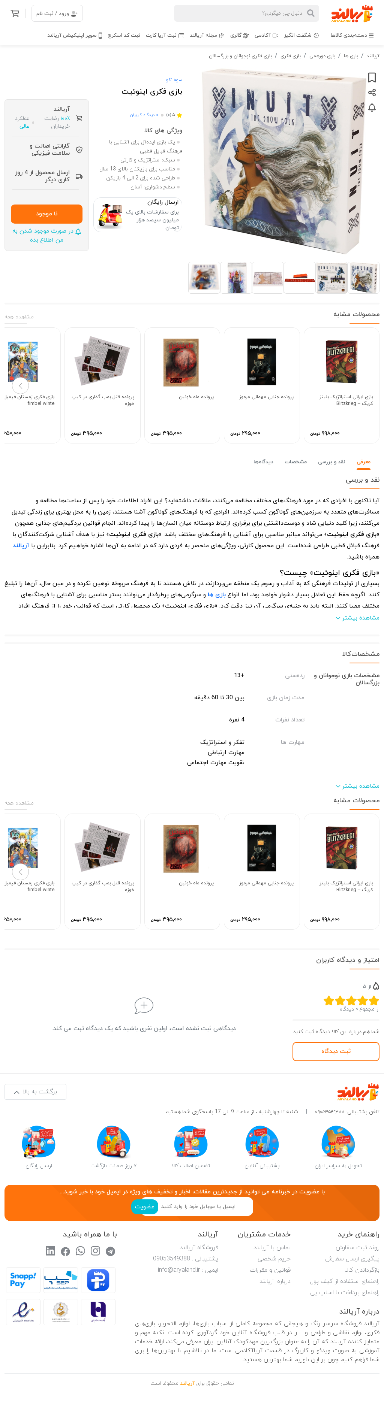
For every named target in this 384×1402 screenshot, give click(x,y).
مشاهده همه (19, 317)
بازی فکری (290, 56)
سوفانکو (174, 80)
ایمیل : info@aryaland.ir (188, 1270)
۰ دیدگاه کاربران (144, 115)
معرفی (363, 462)
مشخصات (296, 462)
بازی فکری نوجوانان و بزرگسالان (240, 56)
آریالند (373, 56)
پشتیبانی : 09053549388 (185, 1259)
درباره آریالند (275, 1281)
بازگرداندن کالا (362, 1270)
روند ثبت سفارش (358, 1248)
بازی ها (351, 56)
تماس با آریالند (272, 1248)
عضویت (144, 1207)
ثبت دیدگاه (336, 1051)
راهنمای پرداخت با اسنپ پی (345, 1293)
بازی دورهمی (322, 56)
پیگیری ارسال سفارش (352, 1259)
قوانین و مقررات (270, 1270)
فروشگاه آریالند (199, 1248)
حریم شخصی (274, 1259)
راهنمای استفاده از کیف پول (345, 1281)
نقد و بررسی (331, 462)
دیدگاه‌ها (263, 462)
